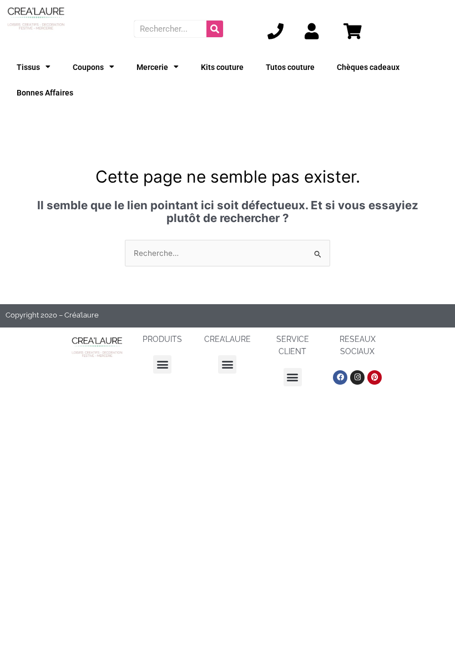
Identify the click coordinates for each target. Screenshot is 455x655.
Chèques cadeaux (368, 67)
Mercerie (152, 67)
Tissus (28, 67)
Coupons (88, 67)
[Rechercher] (214, 29)
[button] (162, 364)
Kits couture (222, 67)
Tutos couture (290, 67)
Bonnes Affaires (45, 92)
